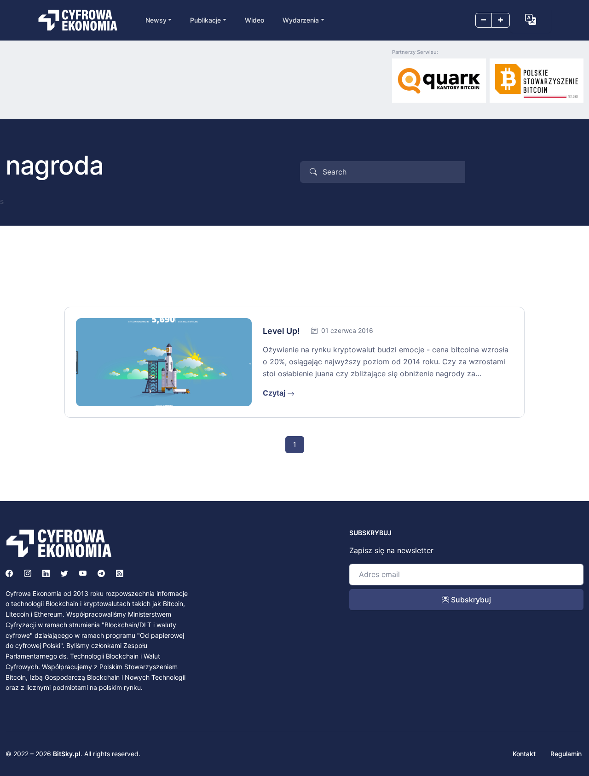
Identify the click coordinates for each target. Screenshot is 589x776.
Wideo (254, 20)
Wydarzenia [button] (301, 20)
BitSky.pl (67, 754)
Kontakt (524, 754)
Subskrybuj (470, 599)
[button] (531, 19)
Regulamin (566, 754)
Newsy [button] (156, 20)
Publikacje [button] (205, 20)
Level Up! (281, 331)
